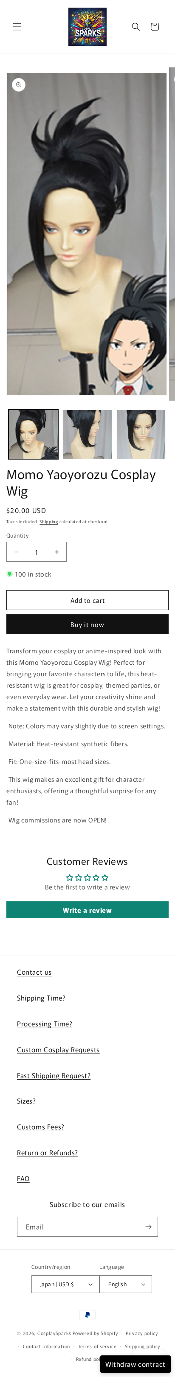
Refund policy (91, 1358)
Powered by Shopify (95, 1333)
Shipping (49, 521)
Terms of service (97, 1346)
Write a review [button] (87, 910)
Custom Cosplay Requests (58, 1049)
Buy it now (87, 624)
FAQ (23, 1178)
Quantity (17, 535)
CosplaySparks (54, 1333)
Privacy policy (142, 1333)
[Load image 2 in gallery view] (87, 434)
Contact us (34, 972)
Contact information (46, 1346)
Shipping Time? (41, 997)
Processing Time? (45, 1023)
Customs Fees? (41, 1126)
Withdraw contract (135, 1364)
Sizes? (26, 1100)
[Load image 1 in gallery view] (33, 434)
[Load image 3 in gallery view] (141, 434)
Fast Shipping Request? (53, 1075)
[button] (17, 26)
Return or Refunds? (47, 1152)
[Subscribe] (148, 1227)
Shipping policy (143, 1346)
